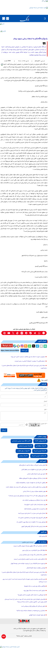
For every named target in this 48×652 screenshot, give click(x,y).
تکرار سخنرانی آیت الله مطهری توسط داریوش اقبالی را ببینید (29, 546)
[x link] (13, 333)
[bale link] (30, 333)
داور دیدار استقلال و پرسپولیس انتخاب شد (34, 500)
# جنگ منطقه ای (41, 446)
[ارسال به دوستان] (41, 346)
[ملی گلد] (24, 3)
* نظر (45, 410)
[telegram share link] (37, 346)
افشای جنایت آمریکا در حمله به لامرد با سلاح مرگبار (32, 465)
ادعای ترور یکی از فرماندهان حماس (36, 474)
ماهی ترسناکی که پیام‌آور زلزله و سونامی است (33, 606)
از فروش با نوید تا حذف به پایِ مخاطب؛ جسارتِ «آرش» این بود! (28, 357)
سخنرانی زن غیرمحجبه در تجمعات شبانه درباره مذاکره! (31, 611)
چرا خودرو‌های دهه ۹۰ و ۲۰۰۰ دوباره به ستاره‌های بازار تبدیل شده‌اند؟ (27, 496)
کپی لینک (24, 350)
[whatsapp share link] (29, 346)
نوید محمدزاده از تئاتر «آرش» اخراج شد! (35, 505)
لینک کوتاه (8, 345)
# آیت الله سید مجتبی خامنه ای (21, 441)
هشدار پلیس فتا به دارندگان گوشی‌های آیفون (33, 527)
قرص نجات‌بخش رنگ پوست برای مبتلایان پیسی (32, 555)
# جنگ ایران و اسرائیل (25, 446)
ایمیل (45, 401)
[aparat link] (4, 333)
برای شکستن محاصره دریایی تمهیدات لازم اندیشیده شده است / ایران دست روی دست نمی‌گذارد (25, 580)
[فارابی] (24, 33)
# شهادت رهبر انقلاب (23, 451)
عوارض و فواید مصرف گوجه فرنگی (36, 568)
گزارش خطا (44, 380)
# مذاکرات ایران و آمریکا (39, 456)
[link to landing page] (24, 18)
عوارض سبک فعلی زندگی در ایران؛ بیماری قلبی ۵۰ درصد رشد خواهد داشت (26, 487)
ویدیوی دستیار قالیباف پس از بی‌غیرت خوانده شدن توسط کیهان (28, 564)
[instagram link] (21, 333)
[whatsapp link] (39, 333)
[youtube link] (8, 333)
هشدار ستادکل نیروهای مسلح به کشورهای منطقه (32, 478)
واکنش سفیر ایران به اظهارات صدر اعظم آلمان (33, 470)
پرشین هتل (42, 536)
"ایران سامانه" (20, 636)
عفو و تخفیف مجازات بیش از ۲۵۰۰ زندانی (34, 492)
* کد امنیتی (44, 424)
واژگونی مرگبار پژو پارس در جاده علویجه (34, 586)
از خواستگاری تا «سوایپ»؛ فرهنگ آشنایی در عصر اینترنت (30, 361)
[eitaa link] (17, 333)
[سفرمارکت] (24, 375)
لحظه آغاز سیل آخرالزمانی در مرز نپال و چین (33, 550)
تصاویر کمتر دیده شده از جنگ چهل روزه (34, 591)
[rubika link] (43, 333)
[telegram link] (34, 333)
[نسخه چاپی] (45, 346)
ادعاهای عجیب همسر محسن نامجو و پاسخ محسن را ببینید (29, 559)
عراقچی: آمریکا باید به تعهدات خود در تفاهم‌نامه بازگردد (31, 483)
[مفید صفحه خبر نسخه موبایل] (24, 10)
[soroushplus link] (26, 333)
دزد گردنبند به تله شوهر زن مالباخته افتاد (35, 509)
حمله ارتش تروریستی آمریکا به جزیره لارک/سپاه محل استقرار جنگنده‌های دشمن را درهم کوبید (24, 367)
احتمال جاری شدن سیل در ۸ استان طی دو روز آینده (32, 513)
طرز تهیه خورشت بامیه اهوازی (37, 615)
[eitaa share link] (25, 346)
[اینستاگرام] (21, 345)
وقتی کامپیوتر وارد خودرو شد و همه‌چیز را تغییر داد (32, 518)
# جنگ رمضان (23, 456)
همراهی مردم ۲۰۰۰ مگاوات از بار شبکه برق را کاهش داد (31, 522)
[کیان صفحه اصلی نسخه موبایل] (24, 649)
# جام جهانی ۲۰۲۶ (40, 441)
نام (46, 393)
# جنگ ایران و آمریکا (40, 451)
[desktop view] (7, 18)
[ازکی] (24, 26)
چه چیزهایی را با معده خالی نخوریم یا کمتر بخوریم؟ (31, 595)
